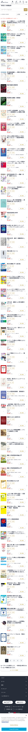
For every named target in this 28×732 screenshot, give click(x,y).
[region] (14, 722)
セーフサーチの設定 (14, 670)
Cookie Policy (5, 722)
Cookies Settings (14, 725)
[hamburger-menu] (26, 2)
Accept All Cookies (14, 729)
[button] (18, 709)
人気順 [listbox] (18, 14)
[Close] (26, 715)
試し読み (22, 29)
